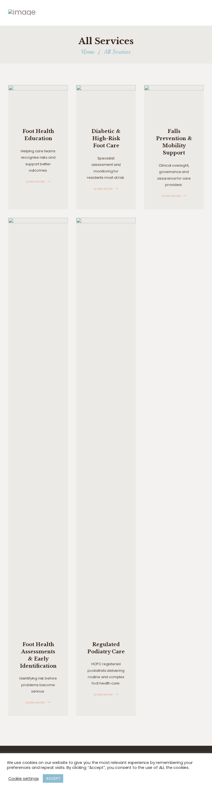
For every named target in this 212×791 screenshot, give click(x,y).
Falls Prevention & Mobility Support (174, 142)
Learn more (35, 181)
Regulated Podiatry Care (106, 648)
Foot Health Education (38, 135)
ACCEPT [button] (53, 778)
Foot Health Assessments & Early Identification (38, 655)
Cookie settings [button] (23, 778)
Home (88, 52)
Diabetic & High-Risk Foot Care (106, 138)
